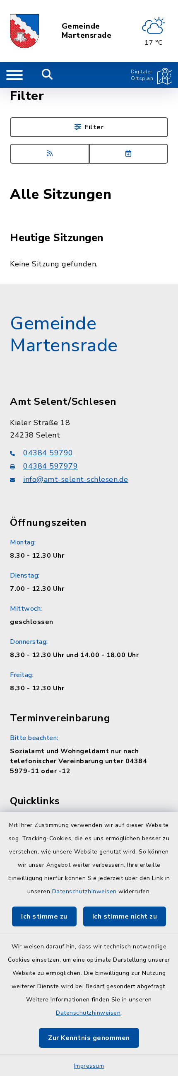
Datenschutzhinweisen (84, 891)
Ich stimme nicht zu (124, 916)
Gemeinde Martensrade (87, 31)
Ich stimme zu (44, 916)
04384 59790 (48, 453)
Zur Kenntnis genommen (89, 1037)
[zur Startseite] (24, 31)
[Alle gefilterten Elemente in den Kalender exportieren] (128, 154)
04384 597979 (50, 466)
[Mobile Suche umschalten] (47, 75)
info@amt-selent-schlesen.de (75, 479)
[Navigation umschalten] (14, 75)
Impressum (89, 1066)
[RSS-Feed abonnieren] (49, 154)
